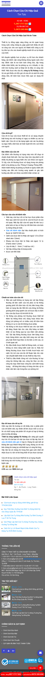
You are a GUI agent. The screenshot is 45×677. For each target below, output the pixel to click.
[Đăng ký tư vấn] (40, 653)
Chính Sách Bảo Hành (10, 630)
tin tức (21, 14)
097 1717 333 (22, 24)
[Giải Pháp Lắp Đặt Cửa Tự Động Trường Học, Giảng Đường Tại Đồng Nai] (6, 612)
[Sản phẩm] (40, 668)
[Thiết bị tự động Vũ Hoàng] (6, 3)
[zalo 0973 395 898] (29, 29)
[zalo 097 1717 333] (29, 24)
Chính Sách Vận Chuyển (11, 640)
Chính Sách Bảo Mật (10, 633)
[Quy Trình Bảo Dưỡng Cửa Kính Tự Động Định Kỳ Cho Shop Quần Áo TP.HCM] (6, 597)
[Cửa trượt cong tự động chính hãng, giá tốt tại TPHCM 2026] (6, 589)
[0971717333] (40, 660)
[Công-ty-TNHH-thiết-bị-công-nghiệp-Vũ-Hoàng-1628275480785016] (4, 651)
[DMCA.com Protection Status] (30, 661)
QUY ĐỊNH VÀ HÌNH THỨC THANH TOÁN (16, 643)
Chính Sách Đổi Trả (9, 637)
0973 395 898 (22, 29)
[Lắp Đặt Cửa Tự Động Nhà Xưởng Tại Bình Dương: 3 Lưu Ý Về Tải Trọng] (6, 604)
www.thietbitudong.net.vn (32, 559)
